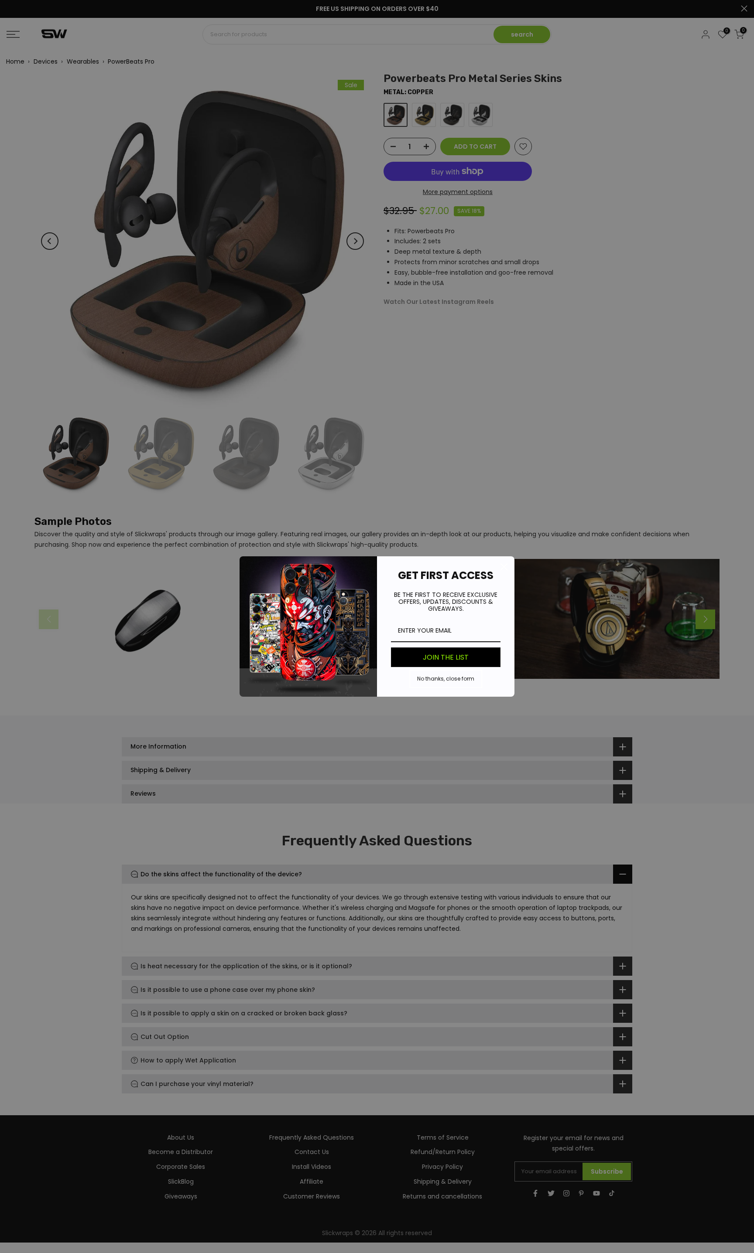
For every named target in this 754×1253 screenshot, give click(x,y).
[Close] (504, 566)
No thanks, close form (445, 678)
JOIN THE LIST (446, 657)
